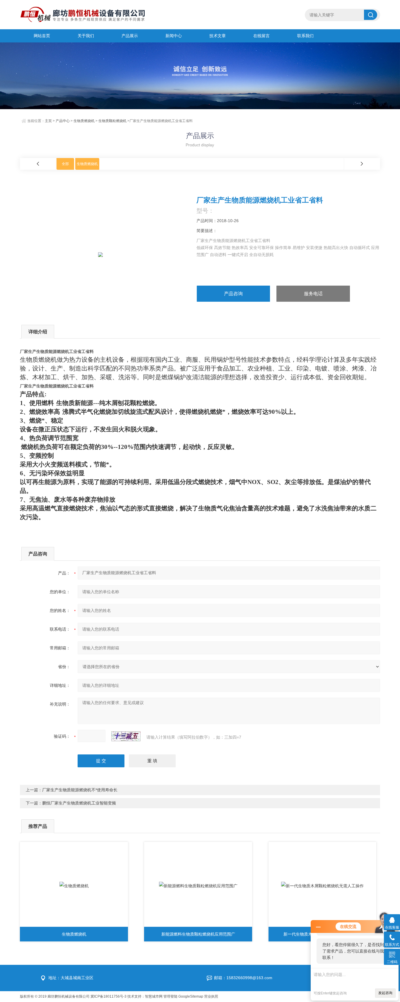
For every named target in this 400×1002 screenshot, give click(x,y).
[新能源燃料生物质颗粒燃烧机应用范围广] (198, 886)
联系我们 (305, 35)
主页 (48, 121)
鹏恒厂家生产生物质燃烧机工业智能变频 (79, 803)
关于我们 (86, 35)
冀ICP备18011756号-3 (108, 996)
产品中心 (63, 121)
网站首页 (42, 35)
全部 (65, 164)
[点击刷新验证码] (126, 736)
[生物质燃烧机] (74, 886)
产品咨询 (233, 293)
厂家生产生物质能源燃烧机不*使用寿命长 (79, 789)
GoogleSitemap (190, 996)
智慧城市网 (154, 996)
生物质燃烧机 (84, 121)
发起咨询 (385, 993)
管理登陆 (170, 996)
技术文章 (217, 35)
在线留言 (261, 35)
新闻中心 (173, 35)
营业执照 (211, 996)
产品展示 (130, 35)
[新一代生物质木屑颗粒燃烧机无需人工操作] (323, 886)
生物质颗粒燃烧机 (112, 121)
